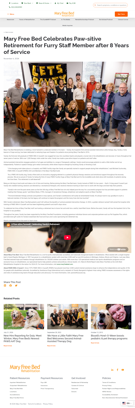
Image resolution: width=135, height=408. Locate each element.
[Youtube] (122, 369)
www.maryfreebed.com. (65, 264)
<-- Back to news (8, 32)
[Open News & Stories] (50, 3)
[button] (5, 285)
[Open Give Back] (32, 3)
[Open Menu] (8, 14)
